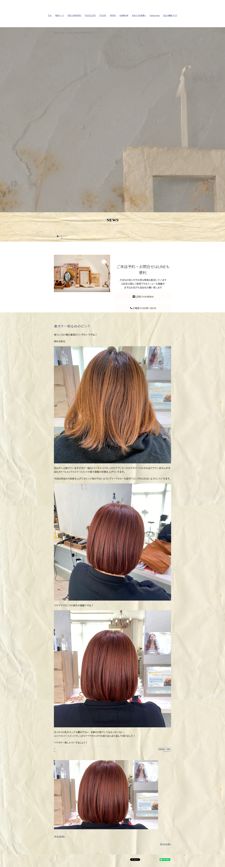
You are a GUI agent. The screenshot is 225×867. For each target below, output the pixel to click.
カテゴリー (63, 236)
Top (50, 15)
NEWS (113, 15)
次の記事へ (166, 844)
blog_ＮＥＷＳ (67, 32)
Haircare (162, 749)
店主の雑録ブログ (170, 15)
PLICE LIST (90, 15)
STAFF (102, 15)
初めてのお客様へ (139, 15)
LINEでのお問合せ (144, 297)
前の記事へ (61, 836)
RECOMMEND (74, 15)
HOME (56, 32)
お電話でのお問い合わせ (144, 308)
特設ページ (59, 15)
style (168, 749)
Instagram (155, 15)
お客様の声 (124, 15)
